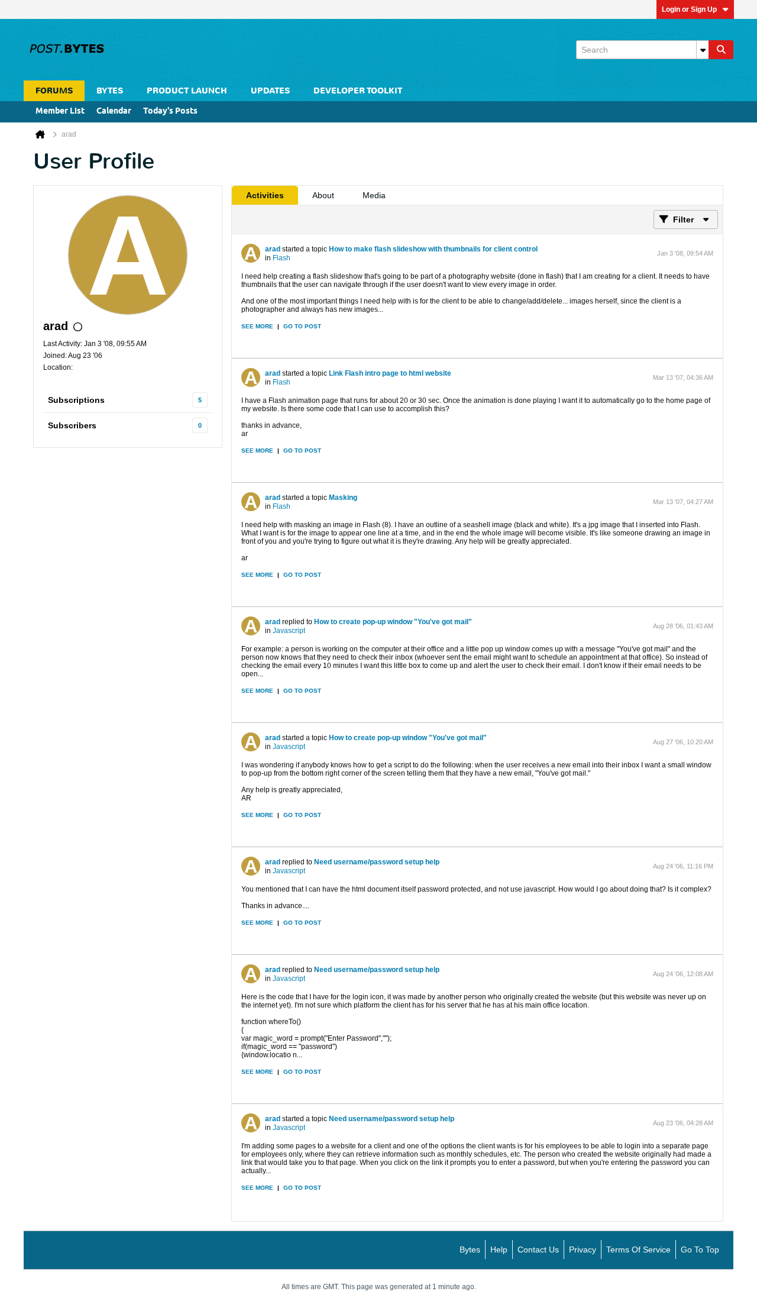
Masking (343, 497)
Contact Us (538, 1249)
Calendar (113, 111)
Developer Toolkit (357, 90)
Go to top (700, 1249)
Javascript (289, 631)
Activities (265, 195)
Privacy (582, 1249)
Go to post (302, 326)
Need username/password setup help (376, 862)
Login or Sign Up (689, 9)
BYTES (109, 90)
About (323, 195)
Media (374, 195)
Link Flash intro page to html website (390, 373)
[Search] (721, 49)
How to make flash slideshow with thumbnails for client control (433, 249)
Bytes (470, 1249)
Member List (60, 111)
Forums (54, 90)
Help (498, 1249)
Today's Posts (170, 111)
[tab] (265, 195)
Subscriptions (76, 400)
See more (257, 326)
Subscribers (72, 425)
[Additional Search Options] (702, 49)
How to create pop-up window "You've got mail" (393, 622)
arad (272, 249)
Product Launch (187, 90)
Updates (270, 90)
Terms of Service (638, 1249)
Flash (281, 258)
